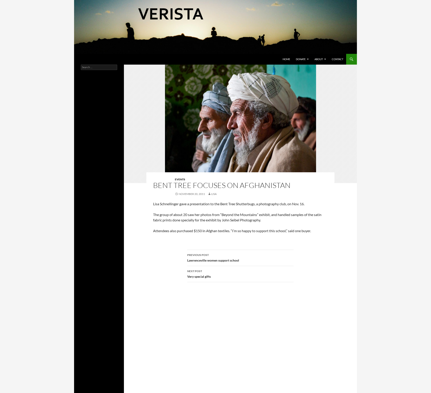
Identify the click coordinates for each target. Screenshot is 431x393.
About (318, 59)
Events (180, 179)
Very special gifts (199, 273)
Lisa (214, 194)
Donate (301, 59)
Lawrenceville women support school (213, 257)
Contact (337, 59)
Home (286, 59)
